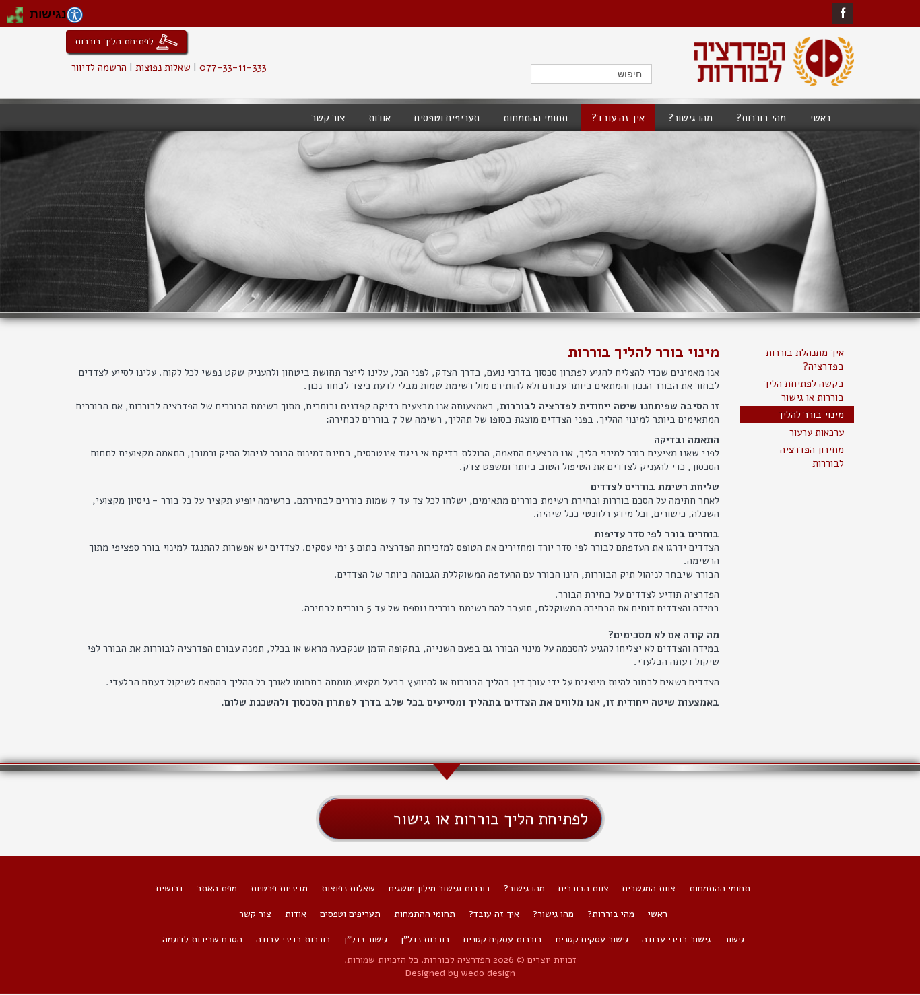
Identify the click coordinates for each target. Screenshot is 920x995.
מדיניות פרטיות (279, 888)
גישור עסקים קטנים (592, 939)
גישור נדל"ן (365, 939)
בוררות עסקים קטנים (502, 939)
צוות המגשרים (649, 888)
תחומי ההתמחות (719, 888)
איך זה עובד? (494, 913)
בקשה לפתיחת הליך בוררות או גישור (804, 390)
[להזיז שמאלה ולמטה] (11, 19)
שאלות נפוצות (163, 67)
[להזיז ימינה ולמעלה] (19, 11)
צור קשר (255, 913)
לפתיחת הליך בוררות (115, 40)
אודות (295, 913)
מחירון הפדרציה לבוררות (812, 456)
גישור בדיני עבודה (676, 939)
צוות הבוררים (583, 888)
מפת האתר (217, 888)
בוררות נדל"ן (425, 939)
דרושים (169, 888)
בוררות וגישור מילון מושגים (439, 888)
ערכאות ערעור (816, 432)
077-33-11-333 (233, 67)
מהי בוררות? (610, 913)
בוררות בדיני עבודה (293, 939)
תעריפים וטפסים (350, 913)
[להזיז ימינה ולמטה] (19, 19)
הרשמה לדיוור (99, 67)
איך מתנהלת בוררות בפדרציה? (805, 359)
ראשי (657, 913)
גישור (734, 939)
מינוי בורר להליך (811, 414)
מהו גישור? (524, 888)
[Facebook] (843, 13)
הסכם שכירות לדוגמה (202, 939)
